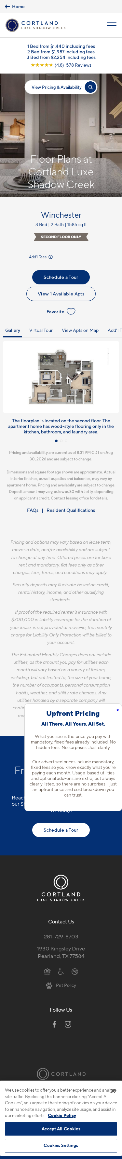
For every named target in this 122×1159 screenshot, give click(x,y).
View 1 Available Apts (61, 293)
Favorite (55, 311)
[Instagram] (68, 1024)
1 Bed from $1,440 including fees (61, 46)
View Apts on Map (80, 330)
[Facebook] (54, 1024)
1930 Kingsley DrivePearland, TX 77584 (61, 952)
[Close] (113, 1091)
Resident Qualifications (71, 510)
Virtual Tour (41, 330)
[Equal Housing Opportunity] (47, 971)
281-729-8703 (61, 936)
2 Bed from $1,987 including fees (61, 51)
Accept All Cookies (61, 1128)
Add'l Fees (38, 256)
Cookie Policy (62, 1115)
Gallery (12, 330)
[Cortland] (61, 1074)
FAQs (32, 510)
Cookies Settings (61, 1145)
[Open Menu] (111, 25)
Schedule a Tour (61, 277)
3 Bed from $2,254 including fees (61, 57)
